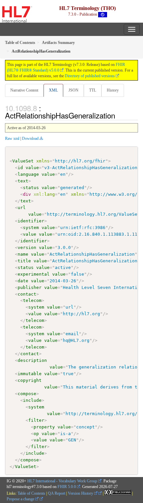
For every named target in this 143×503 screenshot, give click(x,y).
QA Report (56, 493)
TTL (92, 90)
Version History (81, 493)
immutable (30, 373)
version (27, 247)
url (22, 207)
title (24, 260)
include (32, 400)
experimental (34, 274)
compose (27, 393)
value (32, 167)
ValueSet (23, 160)
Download (30, 138)
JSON (73, 90)
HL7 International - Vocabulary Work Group (62, 481)
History (113, 90)
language (28, 174)
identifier (31, 220)
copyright (30, 380)
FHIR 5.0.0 (67, 486)
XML (53, 90)
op (36, 433)
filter (36, 420)
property (44, 426)
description (32, 360)
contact (27, 294)
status (31, 187)
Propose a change (21, 499)
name (23, 254)
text (23, 180)
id (20, 167)
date (23, 280)
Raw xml (12, 138)
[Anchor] (118, 115)
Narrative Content (24, 90)
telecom (32, 300)
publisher (30, 287)
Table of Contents (31, 493)
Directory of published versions (90, 76)
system (31, 227)
